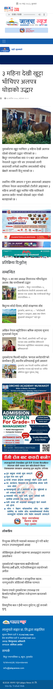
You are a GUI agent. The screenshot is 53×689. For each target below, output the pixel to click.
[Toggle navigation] (4, 41)
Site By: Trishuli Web (14, 686)
